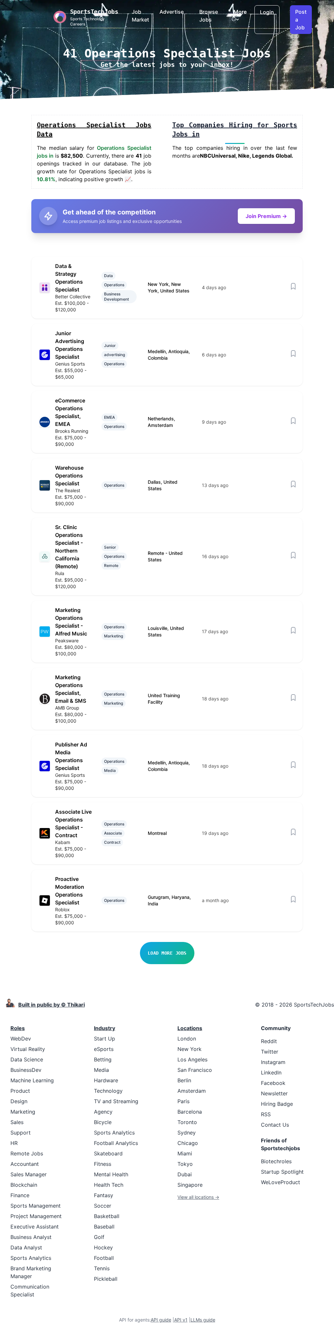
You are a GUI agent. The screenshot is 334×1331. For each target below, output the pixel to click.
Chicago (187, 1143)
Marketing (22, 1111)
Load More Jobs (167, 953)
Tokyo (185, 1164)
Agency (103, 1111)
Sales (16, 1122)
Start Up (104, 1038)
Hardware (106, 1080)
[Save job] (293, 286)
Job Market (140, 15)
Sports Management (35, 1205)
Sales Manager (28, 1174)
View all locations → (198, 1197)
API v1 (181, 1320)
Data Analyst (26, 1247)
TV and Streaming (116, 1101)
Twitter (269, 1051)
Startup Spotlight (282, 1171)
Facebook (273, 1083)
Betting (103, 1059)
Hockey (103, 1247)
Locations (189, 1028)
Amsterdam (191, 1091)
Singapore (190, 1185)
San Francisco (194, 1070)
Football (104, 1258)
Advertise (171, 11)
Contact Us (275, 1124)
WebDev (20, 1038)
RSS (266, 1114)
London (186, 1038)
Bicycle (103, 1122)
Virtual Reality (27, 1049)
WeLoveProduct (280, 1182)
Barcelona (189, 1111)
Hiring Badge (277, 1104)
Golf (99, 1237)
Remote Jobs (26, 1153)
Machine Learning (32, 1080)
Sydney (186, 1132)
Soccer (102, 1205)
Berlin (184, 1080)
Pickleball (105, 1279)
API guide (161, 1320)
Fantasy (103, 1195)
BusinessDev (25, 1070)
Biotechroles (276, 1161)
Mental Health (111, 1174)
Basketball (106, 1216)
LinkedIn (271, 1072)
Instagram (273, 1062)
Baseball (104, 1226)
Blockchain (23, 1185)
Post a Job (301, 19)
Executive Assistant (34, 1226)
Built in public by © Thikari (51, 1004)
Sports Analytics (30, 1258)
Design (18, 1101)
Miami (184, 1153)
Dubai (184, 1174)
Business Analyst (31, 1237)
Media (101, 1070)
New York (189, 1049)
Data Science (26, 1059)
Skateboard (108, 1153)
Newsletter (274, 1093)
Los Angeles (192, 1059)
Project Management (36, 1216)
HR (14, 1143)
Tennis (102, 1268)
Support (20, 1132)
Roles (17, 1028)
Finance (19, 1195)
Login (267, 12)
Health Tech (108, 1185)
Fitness (102, 1164)
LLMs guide (202, 1320)
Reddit (269, 1041)
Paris (183, 1101)
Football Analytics (116, 1143)
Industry (104, 1028)
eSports (104, 1049)
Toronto (187, 1122)
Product (20, 1091)
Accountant (24, 1164)
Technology (108, 1091)
